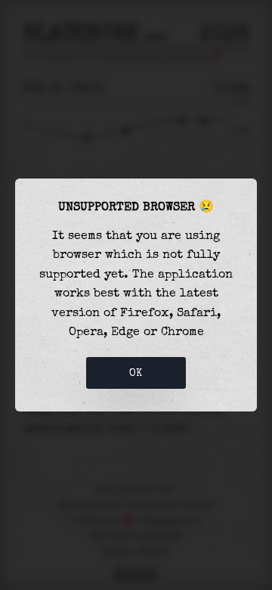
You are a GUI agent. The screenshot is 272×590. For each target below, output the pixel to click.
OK (136, 373)
